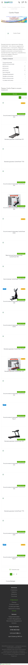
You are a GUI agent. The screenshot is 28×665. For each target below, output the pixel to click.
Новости (14, 592)
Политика (14, 596)
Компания (14, 587)
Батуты (14, 623)
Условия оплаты (14, 604)
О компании (14, 590)
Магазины (14, 594)
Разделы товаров (8, 58)
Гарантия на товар (14, 608)
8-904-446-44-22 (14, 629)
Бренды (14, 610)
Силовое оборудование (14, 618)
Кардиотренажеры (14, 616)
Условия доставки (14, 606)
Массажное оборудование (14, 621)
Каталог (14, 614)
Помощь (14, 602)
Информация (14, 600)
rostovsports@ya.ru (15, 633)
